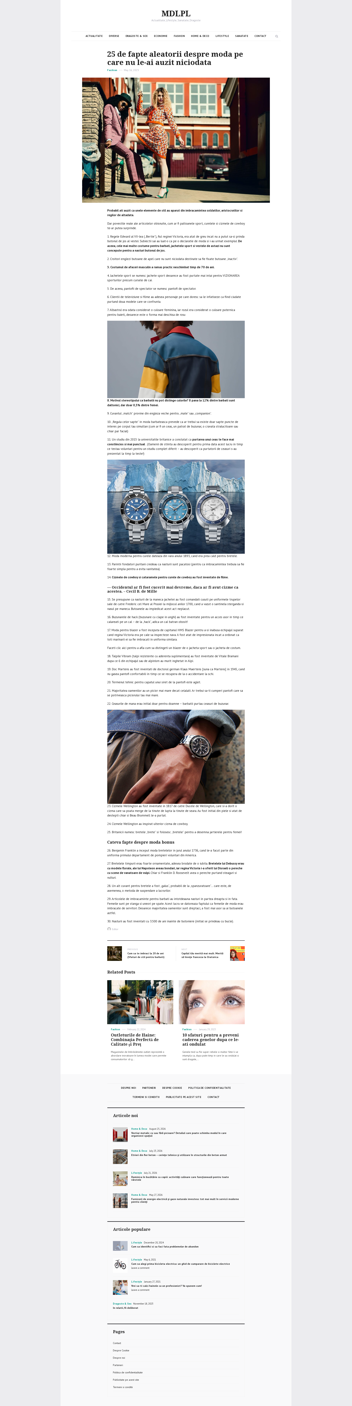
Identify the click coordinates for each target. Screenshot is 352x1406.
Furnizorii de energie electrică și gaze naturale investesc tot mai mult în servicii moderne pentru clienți (185, 1200)
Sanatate (241, 36)
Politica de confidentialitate (209, 1087)
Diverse (114, 36)
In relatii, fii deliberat (125, 1307)
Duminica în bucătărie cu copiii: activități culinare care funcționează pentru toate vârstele (180, 1178)
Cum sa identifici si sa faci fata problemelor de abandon (165, 1246)
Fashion (179, 36)
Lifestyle (222, 36)
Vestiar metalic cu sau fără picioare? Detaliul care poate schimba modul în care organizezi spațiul (178, 1134)
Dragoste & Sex (137, 36)
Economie (161, 36)
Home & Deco (200, 36)
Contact (260, 36)
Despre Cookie (172, 1087)
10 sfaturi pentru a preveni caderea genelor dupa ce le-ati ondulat (210, 1040)
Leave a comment (140, 1267)
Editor (115, 929)
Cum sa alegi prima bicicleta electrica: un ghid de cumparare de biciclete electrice (180, 1263)
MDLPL (176, 13)
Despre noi (128, 1087)
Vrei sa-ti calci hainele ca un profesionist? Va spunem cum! (166, 1285)
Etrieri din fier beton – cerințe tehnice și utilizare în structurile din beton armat (179, 1155)
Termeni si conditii (146, 1097)
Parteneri (149, 1087)
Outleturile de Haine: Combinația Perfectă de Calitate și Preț (135, 1040)
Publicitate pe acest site (183, 1097)
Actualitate (94, 36)
